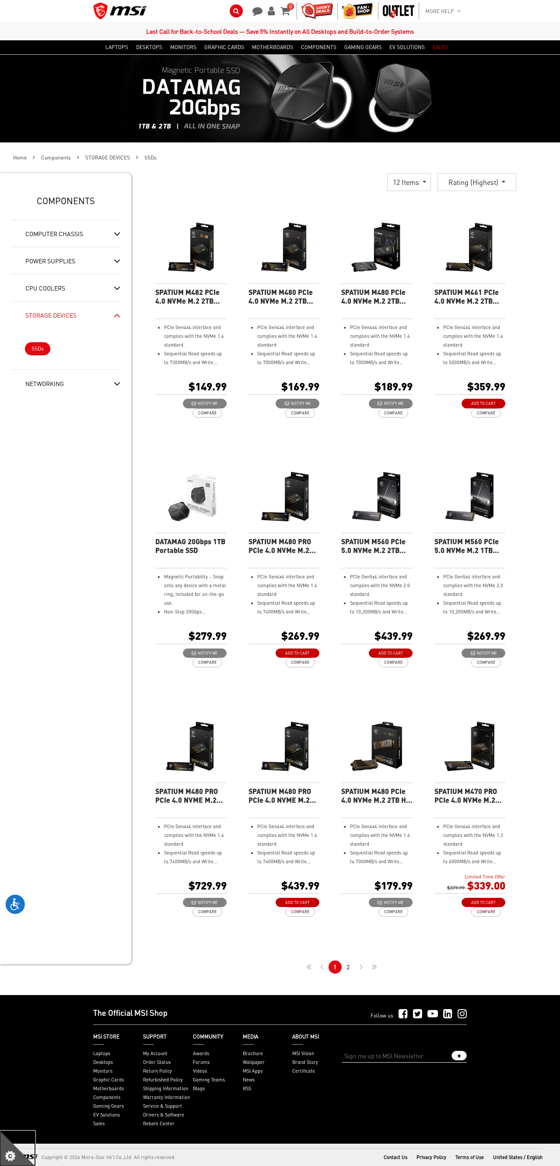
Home (20, 157)
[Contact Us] (255, 10)
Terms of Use (469, 1157)
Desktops (103, 1062)
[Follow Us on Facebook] (403, 1014)
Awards (201, 1053)
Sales (99, 1123)
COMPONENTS (318, 47)
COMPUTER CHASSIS (54, 233)
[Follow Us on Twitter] (417, 1014)
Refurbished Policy (163, 1080)
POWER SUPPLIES (50, 261)
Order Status (157, 1062)
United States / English (517, 1157)
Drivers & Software (163, 1115)
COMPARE (207, 413)
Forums (201, 1062)
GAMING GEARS (363, 47)
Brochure (253, 1053)
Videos (200, 1071)
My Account (155, 1053)
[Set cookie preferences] (17, 1148)
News (249, 1080)
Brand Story (305, 1062)
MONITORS (183, 47)
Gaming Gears (108, 1106)
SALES (440, 47)
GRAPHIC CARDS (224, 47)
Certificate (303, 1071)
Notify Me (206, 403)
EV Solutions (106, 1115)
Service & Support (162, 1106)
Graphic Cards (108, 1080)
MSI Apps (252, 1071)
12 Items (407, 182)
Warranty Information (166, 1097)
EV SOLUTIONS (407, 47)
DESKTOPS (149, 47)
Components (56, 157)
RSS (247, 1088)
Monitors (102, 1071)
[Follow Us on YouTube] (432, 1014)
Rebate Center (159, 1123)
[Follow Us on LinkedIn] (447, 1014)
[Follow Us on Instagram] (462, 1014)
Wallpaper (254, 1062)
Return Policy (157, 1071)
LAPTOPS (116, 47)
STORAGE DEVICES (107, 157)
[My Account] (270, 10)
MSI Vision (303, 1053)
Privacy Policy (431, 1157)
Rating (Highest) (474, 182)
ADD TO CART (483, 403)
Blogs (199, 1088)
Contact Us (395, 1157)
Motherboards (108, 1088)
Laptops (101, 1053)
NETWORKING (44, 383)
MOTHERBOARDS (272, 47)
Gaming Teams (209, 1080)
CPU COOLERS (45, 288)
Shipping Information (165, 1088)
